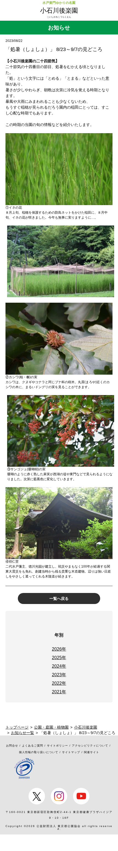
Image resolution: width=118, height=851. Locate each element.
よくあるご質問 (32, 745)
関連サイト (91, 752)
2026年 (59, 649)
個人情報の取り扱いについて (38, 752)
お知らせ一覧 (22, 733)
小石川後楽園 (59, 10)
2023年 (59, 674)
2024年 (59, 666)
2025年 (59, 657)
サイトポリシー (57, 745)
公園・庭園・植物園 (51, 727)
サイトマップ (71, 752)
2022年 (59, 683)
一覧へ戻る (59, 598)
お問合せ (12, 745)
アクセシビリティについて (90, 745)
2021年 (59, 691)
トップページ (17, 727)
